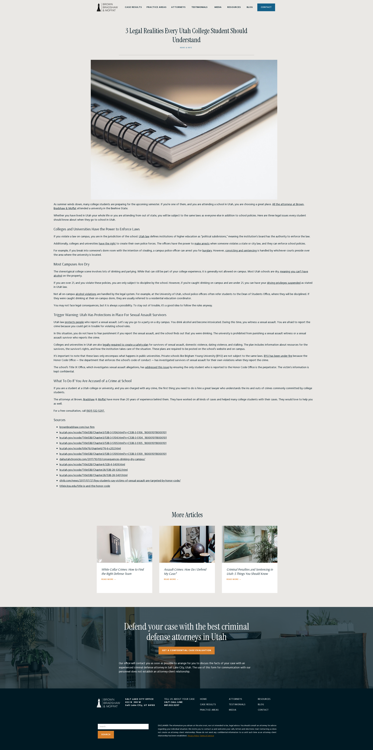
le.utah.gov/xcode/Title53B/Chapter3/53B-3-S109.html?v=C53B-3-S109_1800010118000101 (112, 454)
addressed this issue (157, 367)
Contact (263, 710)
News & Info (186, 48)
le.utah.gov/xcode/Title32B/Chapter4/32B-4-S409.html (92, 464)
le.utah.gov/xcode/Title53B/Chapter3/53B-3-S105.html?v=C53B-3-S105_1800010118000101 (112, 443)
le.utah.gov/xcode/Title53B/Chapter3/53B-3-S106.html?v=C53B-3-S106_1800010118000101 (112, 432)
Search (101, 722)
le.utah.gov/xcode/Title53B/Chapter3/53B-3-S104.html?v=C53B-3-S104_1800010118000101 (113, 438)
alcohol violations (86, 294)
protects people (74, 322)
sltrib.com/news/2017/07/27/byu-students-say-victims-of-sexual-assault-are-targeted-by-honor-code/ (120, 481)
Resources (264, 699)
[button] (133, 7)
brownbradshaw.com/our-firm (77, 427)
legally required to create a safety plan (125, 345)
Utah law (144, 236)
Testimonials (237, 704)
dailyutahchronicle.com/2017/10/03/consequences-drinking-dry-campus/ (102, 459)
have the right (107, 244)
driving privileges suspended (284, 283)
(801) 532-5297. (95, 411)
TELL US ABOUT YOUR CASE (179, 702)
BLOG (250, 7)
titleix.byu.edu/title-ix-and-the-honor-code (84, 486)
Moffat (102, 399)
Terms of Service (207, 735)
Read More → (108, 579)
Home (203, 699)
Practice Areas (209, 710)
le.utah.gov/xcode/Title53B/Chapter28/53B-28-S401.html (93, 475)
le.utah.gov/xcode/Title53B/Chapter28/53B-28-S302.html (93, 470)
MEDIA (217, 7)
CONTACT (266, 7)
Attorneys (235, 699)
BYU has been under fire (278, 356)
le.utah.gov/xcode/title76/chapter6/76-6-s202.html (90, 448)
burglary (207, 251)
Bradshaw (89, 399)
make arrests (202, 244)
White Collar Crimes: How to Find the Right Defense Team (122, 571)
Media (232, 710)
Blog (261, 704)
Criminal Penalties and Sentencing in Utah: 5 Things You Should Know (250, 571)
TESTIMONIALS (199, 7)
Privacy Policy (193, 735)
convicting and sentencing (241, 251)
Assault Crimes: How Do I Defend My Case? (185, 571)
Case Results (208, 704)
